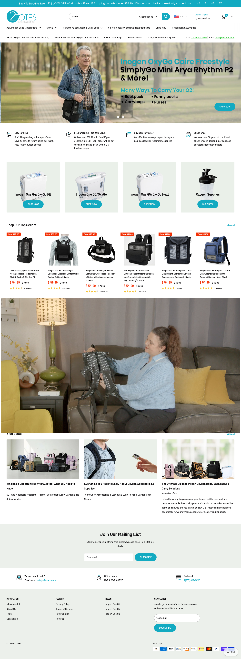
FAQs (9, 613)
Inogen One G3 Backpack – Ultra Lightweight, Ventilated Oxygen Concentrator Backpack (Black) (176, 273)
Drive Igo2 (161, 27)
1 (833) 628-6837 (192, 580)
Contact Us (12, 618)
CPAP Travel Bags (113, 37)
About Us (11, 609)
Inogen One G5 (112, 604)
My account (201, 18)
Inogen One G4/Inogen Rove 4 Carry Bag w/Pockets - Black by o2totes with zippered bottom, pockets (100, 275)
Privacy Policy (63, 604)
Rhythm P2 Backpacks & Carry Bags (81, 27)
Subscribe (146, 557)
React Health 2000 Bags (184, 27)
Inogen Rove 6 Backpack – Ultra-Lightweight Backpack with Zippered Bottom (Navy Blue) (215, 273)
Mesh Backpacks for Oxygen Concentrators (77, 37)
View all (231, 225)
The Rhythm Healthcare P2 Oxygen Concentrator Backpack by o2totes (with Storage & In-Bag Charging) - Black (139, 275)
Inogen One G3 (112, 613)
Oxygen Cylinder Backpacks (162, 37)
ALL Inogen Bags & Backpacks (22, 27)
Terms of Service (64, 609)
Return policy (62, 613)
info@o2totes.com (46, 580)
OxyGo (50, 27)
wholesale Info (135, 37)
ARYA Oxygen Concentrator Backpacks (26, 37)
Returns (60, 618)
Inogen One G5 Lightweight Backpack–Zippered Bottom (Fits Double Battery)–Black (63, 273)
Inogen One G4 (112, 609)
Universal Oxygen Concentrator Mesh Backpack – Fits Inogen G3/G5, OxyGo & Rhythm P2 (24, 273)
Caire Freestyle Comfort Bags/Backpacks (129, 27)
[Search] (166, 16)
